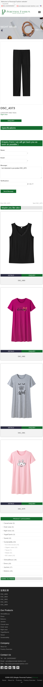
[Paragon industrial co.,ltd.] (15, 14)
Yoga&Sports (8, 534)
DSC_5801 (4, 602)
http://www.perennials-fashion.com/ (16, 664)
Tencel (7, 550)
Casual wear (8, 523)
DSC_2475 (37, 203)
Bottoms (6, 571)
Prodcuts (19, 680)
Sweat (6, 538)
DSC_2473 (5, 203)
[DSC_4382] (21, 349)
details (11, 275)
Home (4, 680)
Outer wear (7, 527)
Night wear (38, 30)
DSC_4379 (21, 509)
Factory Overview (6, 649)
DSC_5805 (4, 594)
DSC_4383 (21, 280)
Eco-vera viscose (10, 544)
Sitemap (35, 677)
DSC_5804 (4, 597)
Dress (6, 563)
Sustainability (8, 542)
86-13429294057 (9, 6)
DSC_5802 (4, 599)
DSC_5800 (4, 604)
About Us (4, 646)
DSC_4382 (21, 356)
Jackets (6, 567)
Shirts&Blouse (8, 560)
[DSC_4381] (21, 426)
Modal (7, 553)
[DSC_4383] (21, 273)
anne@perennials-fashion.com (29, 6)
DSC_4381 (21, 433)
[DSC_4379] (21, 502)
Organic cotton (9, 547)
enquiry (11, 121)
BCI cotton (8, 555)
